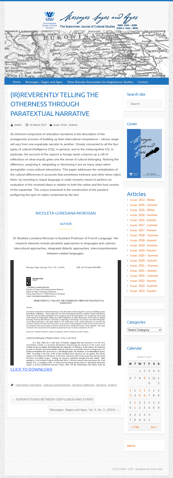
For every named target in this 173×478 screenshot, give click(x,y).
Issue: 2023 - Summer (143, 285)
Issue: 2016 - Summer (143, 215)
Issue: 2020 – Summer (144, 255)
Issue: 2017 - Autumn (143, 230)
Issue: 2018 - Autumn (143, 240)
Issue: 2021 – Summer (144, 265)
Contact (143, 82)
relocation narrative (28, 385)
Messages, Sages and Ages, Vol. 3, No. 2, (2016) (84, 409)
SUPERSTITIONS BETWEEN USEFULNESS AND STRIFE (52, 399)
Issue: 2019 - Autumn (143, 250)
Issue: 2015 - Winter (142, 210)
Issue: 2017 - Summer (143, 225)
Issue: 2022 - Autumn (143, 280)
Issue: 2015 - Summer (143, 205)
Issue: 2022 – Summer (144, 275)
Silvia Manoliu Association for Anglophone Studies (100, 82)
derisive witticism (83, 385)
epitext (112, 385)
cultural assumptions (56, 385)
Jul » (154, 427)
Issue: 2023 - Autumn (143, 291)
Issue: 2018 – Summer (144, 235)
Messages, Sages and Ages (43, 82)
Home (17, 82)
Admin (18, 125)
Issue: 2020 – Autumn (143, 260)
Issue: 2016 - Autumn (66, 125)
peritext (101, 385)
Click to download (31, 369)
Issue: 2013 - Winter (142, 199)
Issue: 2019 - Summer (143, 245)
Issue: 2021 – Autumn (143, 270)
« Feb (135, 427)
